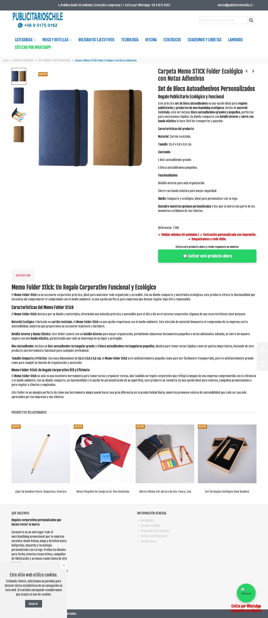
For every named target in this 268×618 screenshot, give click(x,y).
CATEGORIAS (23, 39)
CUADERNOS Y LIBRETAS (205, 39)
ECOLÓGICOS (172, 39)
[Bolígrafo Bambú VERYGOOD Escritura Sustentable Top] (247, 71)
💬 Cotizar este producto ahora (207, 256)
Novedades (147, 520)
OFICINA (151, 39)
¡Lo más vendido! (150, 525)
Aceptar (33, 603)
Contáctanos (148, 541)
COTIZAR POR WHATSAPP (33, 47)
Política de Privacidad (154, 536)
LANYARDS (235, 39)
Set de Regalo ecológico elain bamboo (227, 491)
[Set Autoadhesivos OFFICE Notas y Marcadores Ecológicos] (253, 71)
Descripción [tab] (23, 275)
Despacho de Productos (155, 531)
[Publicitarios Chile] (39, 20)
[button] (246, 593)
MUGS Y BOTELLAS (55, 39)
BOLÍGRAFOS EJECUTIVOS (96, 39)
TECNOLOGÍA (130, 39)
